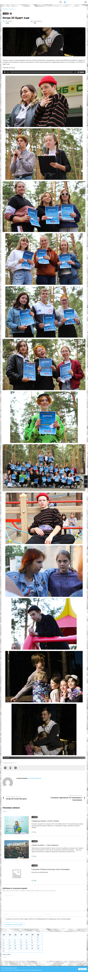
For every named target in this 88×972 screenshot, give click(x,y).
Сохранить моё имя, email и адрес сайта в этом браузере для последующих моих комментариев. (38, 919)
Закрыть (82, 969)
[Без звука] (78, 72)
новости (5, 13)
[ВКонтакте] (5, 768)
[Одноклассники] (10, 768)
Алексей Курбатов (34, 778)
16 (38, 943)
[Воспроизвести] (5, 72)
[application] (44, 72)
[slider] (82, 72)
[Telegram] (15, 768)
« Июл (4, 957)
